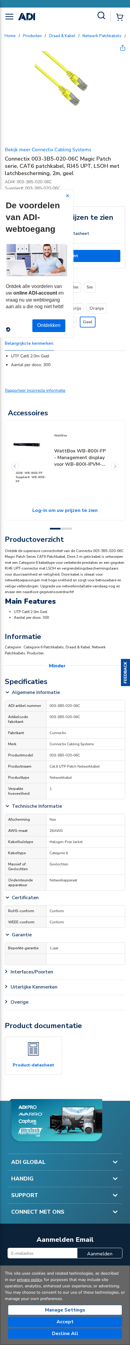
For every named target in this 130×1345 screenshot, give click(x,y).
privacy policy (29, 1280)
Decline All (65, 1333)
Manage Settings (65, 1310)
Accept (65, 1321)
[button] (125, 672)
